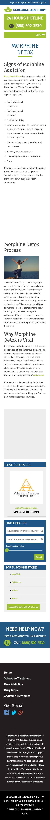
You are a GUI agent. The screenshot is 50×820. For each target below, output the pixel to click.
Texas (14, 598)
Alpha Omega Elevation (26, 507)
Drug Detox (11, 690)
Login (21, 2)
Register (14, 2)
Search (39, 557)
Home (8, 672)
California (16, 582)
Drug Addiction (13, 684)
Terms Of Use (14, 809)
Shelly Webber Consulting (26, 801)
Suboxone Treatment (17, 678)
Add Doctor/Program (36, 2)
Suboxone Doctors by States (23, 606)
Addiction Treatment (17, 696)
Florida (15, 590)
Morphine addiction (13, 76)
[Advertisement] (36, 108)
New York (16, 574)
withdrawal (38, 375)
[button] (38, 35)
